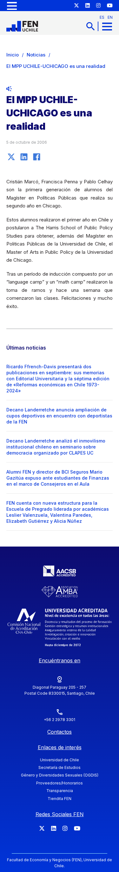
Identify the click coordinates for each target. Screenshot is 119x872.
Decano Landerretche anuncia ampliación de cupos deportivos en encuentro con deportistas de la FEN (59, 415)
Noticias (36, 55)
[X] (11, 157)
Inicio (12, 55)
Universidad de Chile (59, 759)
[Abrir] (11, 5)
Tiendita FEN (59, 798)
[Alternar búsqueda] (90, 26)
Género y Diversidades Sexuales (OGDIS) (59, 775)
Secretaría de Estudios (59, 767)
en (110, 17)
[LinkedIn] (24, 157)
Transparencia (59, 790)
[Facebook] (36, 157)
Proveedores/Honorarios (59, 783)
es (102, 17)
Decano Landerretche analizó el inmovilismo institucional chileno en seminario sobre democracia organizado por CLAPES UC (55, 447)
